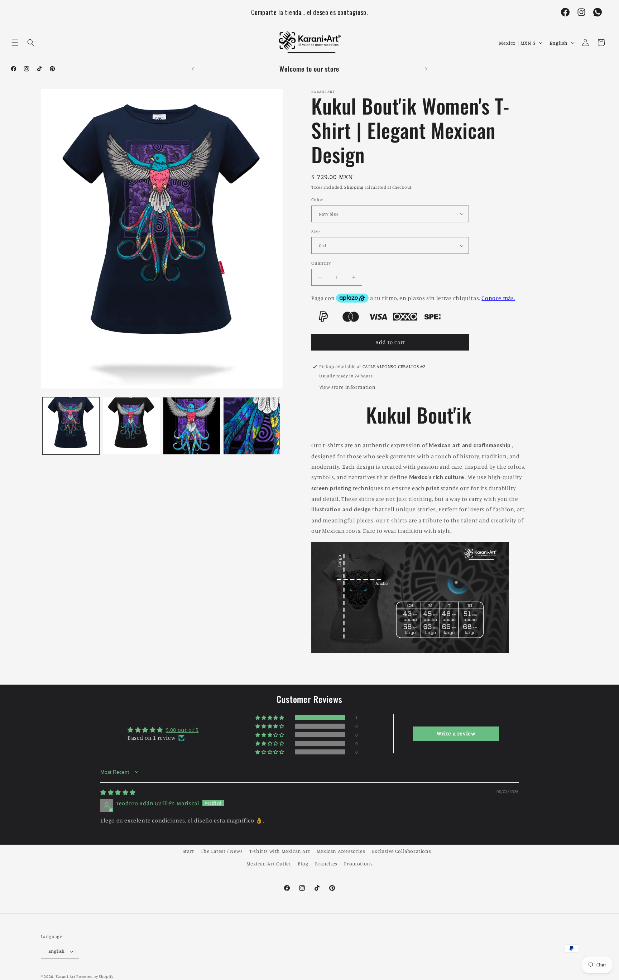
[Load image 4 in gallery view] (252, 425)
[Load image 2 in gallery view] (131, 425)
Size (315, 231)
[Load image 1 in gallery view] (71, 425)
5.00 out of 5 (182, 729)
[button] (15, 42)
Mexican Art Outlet (268, 863)
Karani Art (66, 976)
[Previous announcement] (193, 69)
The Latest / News (222, 851)
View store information (347, 387)
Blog (303, 863)
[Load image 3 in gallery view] (191, 425)
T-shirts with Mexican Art (279, 851)
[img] (118, 792)
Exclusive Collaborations (401, 851)
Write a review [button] (456, 733)
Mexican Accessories (341, 851)
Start (188, 851)
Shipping (354, 187)
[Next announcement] (426, 69)
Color (317, 199)
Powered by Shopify (95, 976)
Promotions (358, 863)
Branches (326, 863)
